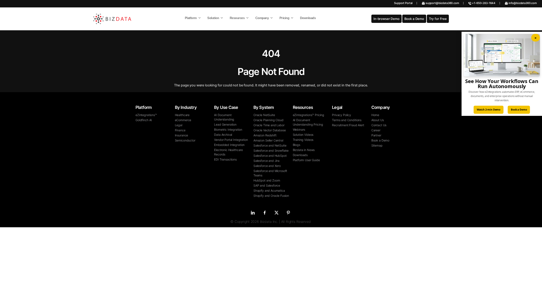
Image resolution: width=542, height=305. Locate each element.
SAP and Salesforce (266, 185)
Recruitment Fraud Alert (348, 125)
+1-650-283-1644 (483, 3)
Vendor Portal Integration (231, 139)
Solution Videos (303, 134)
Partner (376, 135)
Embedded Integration (229, 145)
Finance (180, 130)
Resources (237, 18)
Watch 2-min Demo (489, 109)
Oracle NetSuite (264, 115)
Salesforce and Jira (266, 160)
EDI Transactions (225, 159)
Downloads (308, 18)
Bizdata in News (304, 150)
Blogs (296, 145)
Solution (213, 18)
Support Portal (403, 3)
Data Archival (223, 134)
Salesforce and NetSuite (269, 145)
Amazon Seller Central (268, 140)
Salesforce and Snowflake (271, 150)
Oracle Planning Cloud (268, 120)
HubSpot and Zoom (266, 180)
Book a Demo (414, 19)
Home (375, 115)
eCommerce (183, 120)
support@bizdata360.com (442, 3)
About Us (377, 120)
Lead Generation (225, 124)
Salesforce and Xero (267, 166)
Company (262, 18)
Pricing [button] (284, 18)
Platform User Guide (306, 160)
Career (375, 130)
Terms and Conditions (346, 120)
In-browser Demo (386, 19)
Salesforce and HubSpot (270, 155)
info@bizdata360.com (522, 3)
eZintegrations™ (146, 115)
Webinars (299, 129)
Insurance (181, 135)
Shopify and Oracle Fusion (271, 195)
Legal (178, 125)
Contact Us (379, 125)
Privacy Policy (341, 115)
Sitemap (377, 145)
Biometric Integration (228, 129)
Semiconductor (185, 140)
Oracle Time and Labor (269, 125)
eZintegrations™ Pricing (308, 115)
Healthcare (182, 115)
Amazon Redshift (265, 135)
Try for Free (438, 19)
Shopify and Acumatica (269, 190)
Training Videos (303, 139)
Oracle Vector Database (269, 130)
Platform (191, 18)
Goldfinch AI (144, 120)
